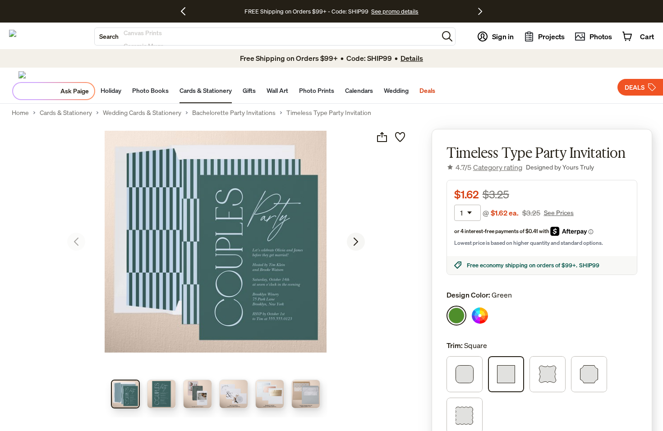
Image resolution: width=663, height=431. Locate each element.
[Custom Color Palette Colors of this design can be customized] (480, 315)
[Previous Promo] (186, 11)
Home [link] (20, 113)
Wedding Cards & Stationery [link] (142, 113)
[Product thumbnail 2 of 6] (161, 394)
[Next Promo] (480, 11)
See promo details (394, 11)
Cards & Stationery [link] (66, 113)
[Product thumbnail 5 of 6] (269, 394)
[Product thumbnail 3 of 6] (197, 394)
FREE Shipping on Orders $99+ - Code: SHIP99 (306, 11)
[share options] (382, 137)
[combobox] (266, 36)
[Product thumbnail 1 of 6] (125, 394)
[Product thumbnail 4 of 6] (233, 394)
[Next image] (356, 242)
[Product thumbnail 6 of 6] (305, 394)
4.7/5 (489, 167)
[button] (447, 36)
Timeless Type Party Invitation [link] (328, 113)
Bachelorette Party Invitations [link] (234, 113)
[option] (456, 316)
